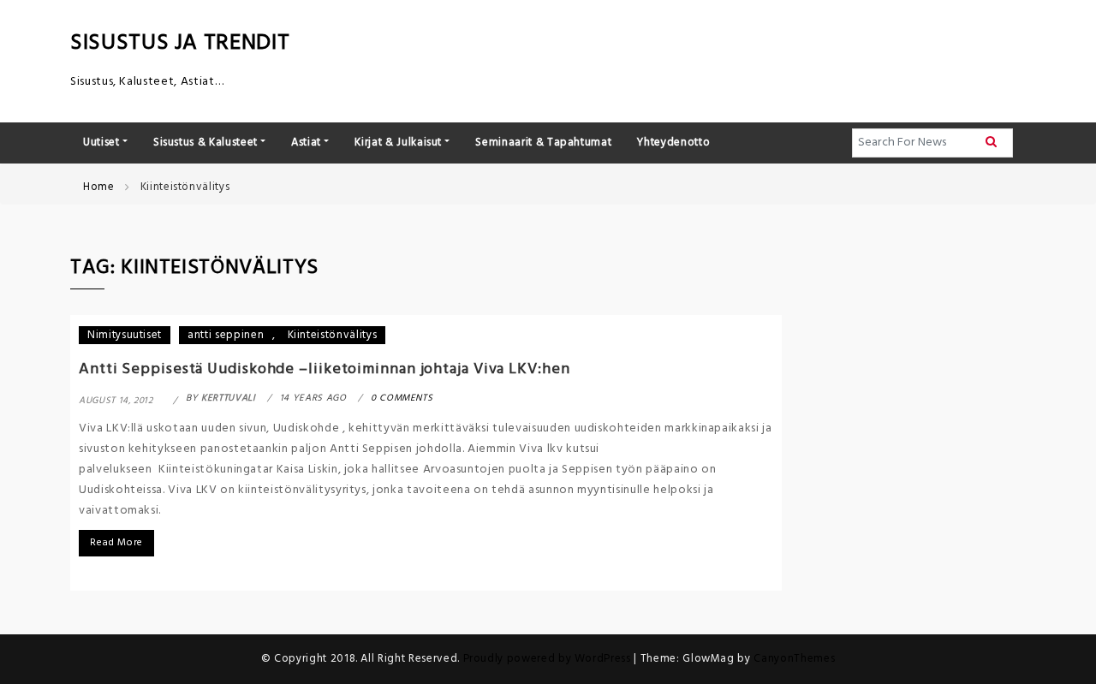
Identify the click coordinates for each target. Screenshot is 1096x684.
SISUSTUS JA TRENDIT (179, 43)
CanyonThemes (794, 659)
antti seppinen (226, 335)
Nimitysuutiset (124, 335)
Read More (116, 542)
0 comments (402, 398)
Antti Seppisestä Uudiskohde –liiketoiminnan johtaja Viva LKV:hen (324, 369)
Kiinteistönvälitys (333, 335)
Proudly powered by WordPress (548, 659)
